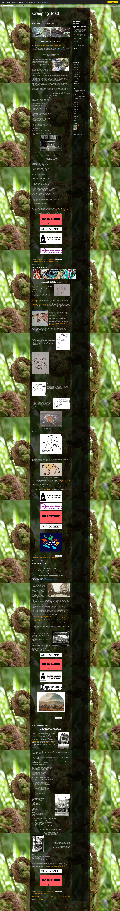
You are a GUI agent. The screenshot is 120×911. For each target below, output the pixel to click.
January (77, 88)
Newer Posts (35, 896)
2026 (75, 64)
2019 (75, 106)
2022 (75, 101)
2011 (75, 120)
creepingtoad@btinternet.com (57, 866)
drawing (44, 557)
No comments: (50, 259)
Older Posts (66, 896)
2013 (75, 116)
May (76, 81)
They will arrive (36, 300)
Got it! (112, 2)
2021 (75, 102)
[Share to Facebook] (59, 259)
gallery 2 (53, 742)
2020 (75, 104)
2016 (75, 111)
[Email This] (55, 259)
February (77, 86)
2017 (75, 109)
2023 (75, 69)
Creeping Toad (45, 13)
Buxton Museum (38, 557)
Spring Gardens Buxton (53, 261)
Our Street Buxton (44, 261)
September (77, 74)
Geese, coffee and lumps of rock (43, 24)
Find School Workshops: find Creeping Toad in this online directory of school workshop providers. (80, 31)
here (33, 620)
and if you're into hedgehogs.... (80, 34)
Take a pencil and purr (39, 267)
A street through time (79, 98)
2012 (75, 118)
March (76, 85)
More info (46, 2)
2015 (75, 113)
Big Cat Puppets (45, 489)
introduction (35, 741)
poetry (51, 719)
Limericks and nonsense (40, 725)
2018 (75, 108)
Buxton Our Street (58, 45)
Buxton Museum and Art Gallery (40, 304)
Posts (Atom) (40, 899)
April (76, 83)
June (76, 79)
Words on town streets (39, 563)
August (77, 76)
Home (51, 896)
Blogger (65, 907)
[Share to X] (58, 259)
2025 (75, 66)
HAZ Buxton (37, 893)
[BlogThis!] (57, 259)
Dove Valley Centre (78, 39)
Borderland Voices (77, 38)
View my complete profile (78, 134)
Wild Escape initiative (64, 481)
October (77, 72)
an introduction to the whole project (42, 616)
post (67, 48)
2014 (75, 115)
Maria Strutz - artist (78, 41)
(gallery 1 (48, 742)
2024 (75, 67)
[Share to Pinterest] (61, 259)
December (77, 71)
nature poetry (38, 261)
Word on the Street (43, 45)
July (76, 78)
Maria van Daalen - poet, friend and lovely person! (80, 43)
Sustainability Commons (79, 45)
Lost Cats (48, 557)
